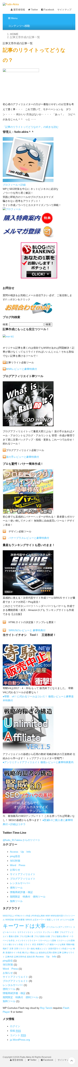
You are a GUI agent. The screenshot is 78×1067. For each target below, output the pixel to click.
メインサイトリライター (26, 940)
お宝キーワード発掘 (42, 920)
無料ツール (16, 901)
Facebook (48, 9)
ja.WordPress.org (20, 1039)
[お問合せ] (28, 312)
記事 (59, 952)
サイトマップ (64, 9)
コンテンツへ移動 (19, 25)
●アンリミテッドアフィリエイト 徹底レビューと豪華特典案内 (38, 762)
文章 (11, 948)
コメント (18, 1035)
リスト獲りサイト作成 (13, 944)
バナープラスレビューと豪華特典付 (29, 537)
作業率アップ (43, 944)
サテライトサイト (25, 932)
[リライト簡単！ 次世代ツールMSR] (8, 337)
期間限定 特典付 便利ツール (28, 896)
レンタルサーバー (20, 883)
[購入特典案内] (28, 223)
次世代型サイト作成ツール (60, 948)
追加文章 (31, 957)
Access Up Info (20, 851)
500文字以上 (8, 916)
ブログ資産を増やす (60, 936)
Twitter (34, 9)
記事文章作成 (20, 957)
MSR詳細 (9, 920)
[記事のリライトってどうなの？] (21, 99)
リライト (27, 944)
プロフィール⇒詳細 (14, 184)
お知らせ (15, 869)
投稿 (15, 1030)
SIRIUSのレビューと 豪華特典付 (27, 630)
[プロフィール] (28, 180)
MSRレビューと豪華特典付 (21, 369)
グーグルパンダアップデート (59, 927)
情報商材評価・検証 (21, 892)
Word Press (17, 865)
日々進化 (31, 948)
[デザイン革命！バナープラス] (28, 512)
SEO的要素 (20, 920)
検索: (6, 324)
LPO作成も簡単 (38, 916)
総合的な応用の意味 (48, 952)
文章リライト (20, 948)
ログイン (15, 1026)
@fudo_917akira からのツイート (21, 840)
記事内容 (9, 957)
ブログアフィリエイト (22, 878)
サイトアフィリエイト (22, 874)
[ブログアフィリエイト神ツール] (28, 424)
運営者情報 (19, 9)
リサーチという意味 (47, 940)
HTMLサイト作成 (22, 916)
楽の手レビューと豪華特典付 (22, 456)
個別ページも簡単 (57, 944)
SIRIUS (28, 920)
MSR (48, 916)
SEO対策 (15, 860)
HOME (14, 34)
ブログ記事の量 (26, 936)
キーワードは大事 (24, 926)
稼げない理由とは (30, 952)
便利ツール (16, 887)
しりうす (55, 920)
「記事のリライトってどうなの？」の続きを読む (31, 126)
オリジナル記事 (67, 920)
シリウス (38, 932)
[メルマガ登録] (28, 236)
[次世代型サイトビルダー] (28, 593)
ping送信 (15, 856)
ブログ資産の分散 (42, 936)
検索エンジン (42, 948)
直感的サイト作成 (13, 952)
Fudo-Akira (25, 1057)
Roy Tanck (46, 1007)
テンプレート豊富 (51, 932)
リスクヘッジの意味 (66, 940)
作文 (34, 944)
